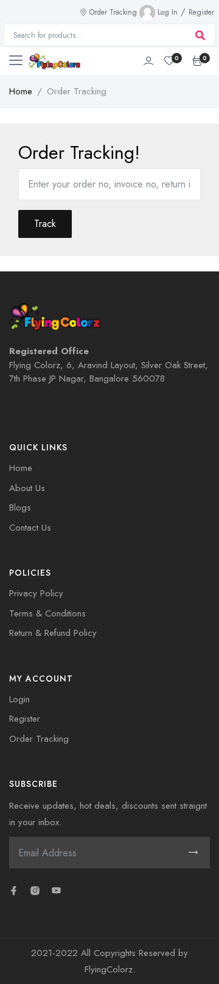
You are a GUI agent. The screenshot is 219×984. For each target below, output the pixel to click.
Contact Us (30, 527)
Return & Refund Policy (53, 633)
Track (45, 224)
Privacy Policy (36, 593)
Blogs (20, 507)
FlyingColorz (109, 969)
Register (201, 12)
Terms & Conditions (47, 613)
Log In (168, 12)
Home (20, 91)
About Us (27, 488)
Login (19, 699)
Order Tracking (113, 12)
